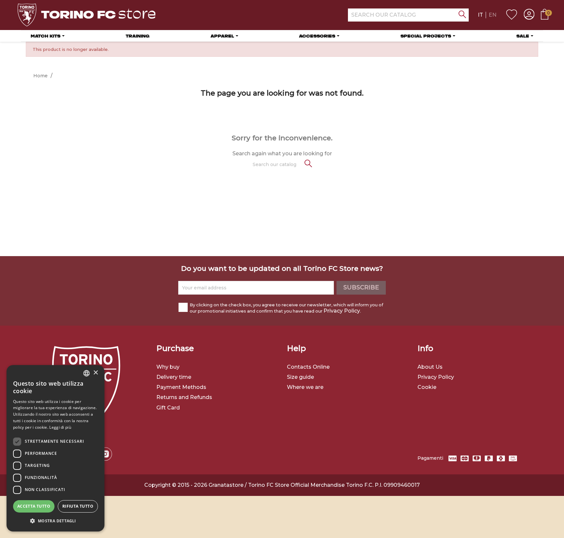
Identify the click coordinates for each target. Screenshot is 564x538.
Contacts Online (308, 367)
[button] (55, 521)
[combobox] (86, 373)
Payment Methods (181, 387)
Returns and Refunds (184, 397)
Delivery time (173, 377)
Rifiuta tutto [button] (77, 506)
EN (492, 15)
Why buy (168, 367)
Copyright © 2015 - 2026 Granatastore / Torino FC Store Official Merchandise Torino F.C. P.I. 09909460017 (282, 485)
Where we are (305, 387)
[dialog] (55, 448)
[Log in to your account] (529, 15)
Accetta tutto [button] (33, 506)
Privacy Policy (341, 311)
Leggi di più (60, 427)
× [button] (95, 372)
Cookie (426, 387)
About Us (430, 367)
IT (480, 15)
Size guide (300, 377)
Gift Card (168, 408)
